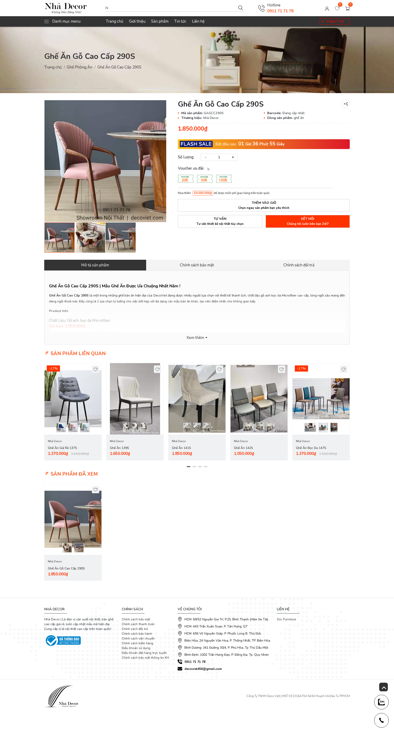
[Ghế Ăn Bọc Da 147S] (321, 399)
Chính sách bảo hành (137, 634)
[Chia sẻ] (346, 104)
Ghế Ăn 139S (119, 448)
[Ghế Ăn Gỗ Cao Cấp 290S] (105, 161)
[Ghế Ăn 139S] (134, 399)
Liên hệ (198, 21)
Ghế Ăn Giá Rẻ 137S (62, 448)
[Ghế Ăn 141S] (197, 399)
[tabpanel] (73, 411)
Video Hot (335, 21)
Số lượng (186, 157)
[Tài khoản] (327, 8)
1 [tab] (188, 466)
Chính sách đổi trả (135, 629)
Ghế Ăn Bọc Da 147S (311, 448)
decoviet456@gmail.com (203, 669)
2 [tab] (194, 466)
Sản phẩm (159, 21)
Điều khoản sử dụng (136, 648)
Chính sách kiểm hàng (137, 643)
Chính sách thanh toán (138, 624)
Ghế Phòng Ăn (79, 67)
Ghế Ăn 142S (243, 448)
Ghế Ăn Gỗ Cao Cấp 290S (66, 568)
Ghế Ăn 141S (181, 448)
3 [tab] (200, 466)
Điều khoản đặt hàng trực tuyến (144, 653)
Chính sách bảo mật (136, 619)
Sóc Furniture (286, 619)
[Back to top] (383, 687)
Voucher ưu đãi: (191, 168)
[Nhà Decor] (72, 8)
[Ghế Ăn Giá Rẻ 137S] (72, 399)
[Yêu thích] (95, 369)
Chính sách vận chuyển (138, 638)
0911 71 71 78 (280, 11)
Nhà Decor (55, 441)
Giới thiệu (137, 21)
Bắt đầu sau (225, 144)
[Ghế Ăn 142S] (259, 399)
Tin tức (180, 21)
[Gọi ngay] (261, 8)
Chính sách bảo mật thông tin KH (145, 658)
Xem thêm (195, 338)
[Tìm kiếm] (240, 7)
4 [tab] (205, 466)
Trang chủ (114, 21)
